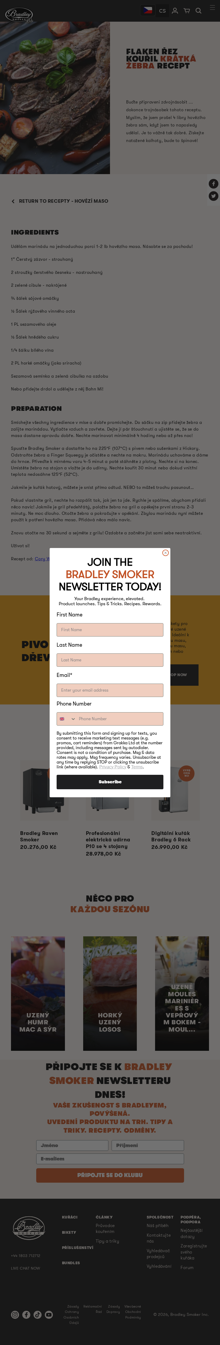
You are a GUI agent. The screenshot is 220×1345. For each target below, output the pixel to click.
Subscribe (110, 782)
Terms (137, 767)
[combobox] (66, 718)
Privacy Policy (112, 767)
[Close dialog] (165, 552)
